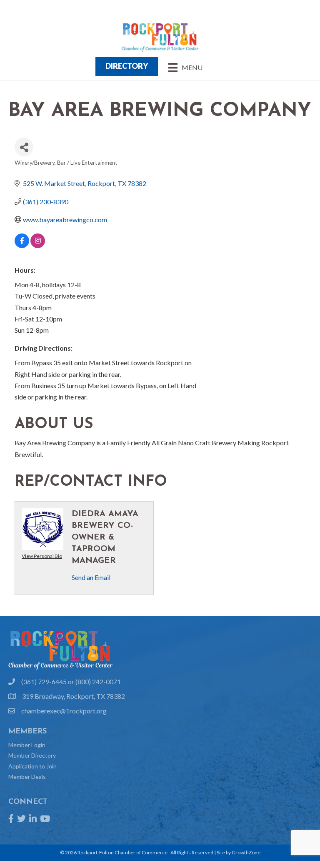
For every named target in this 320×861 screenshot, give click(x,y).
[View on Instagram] (37, 245)
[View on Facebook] (22, 245)
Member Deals (27, 776)
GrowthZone (246, 852)
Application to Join (32, 766)
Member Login (26, 744)
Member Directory (32, 755)
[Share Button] (24, 147)
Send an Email (91, 577)
